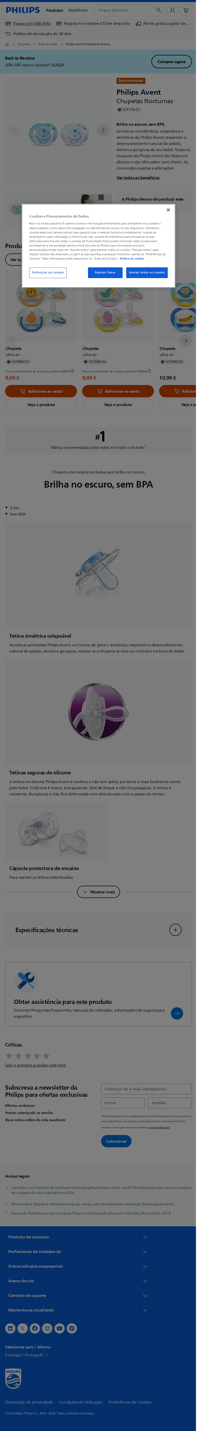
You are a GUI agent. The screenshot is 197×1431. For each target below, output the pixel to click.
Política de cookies (130, 258)
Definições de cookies (46, 272)
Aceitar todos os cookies (145, 272)
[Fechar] (166, 209)
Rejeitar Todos (103, 272)
